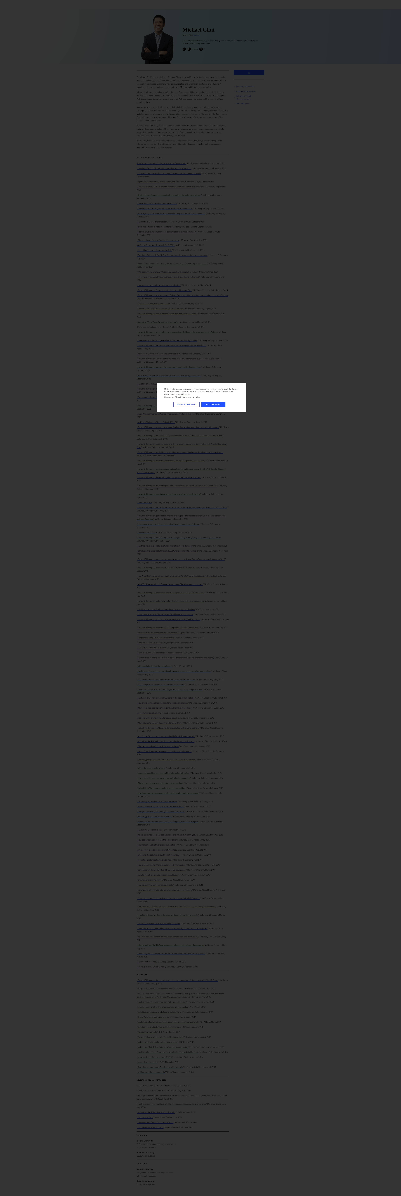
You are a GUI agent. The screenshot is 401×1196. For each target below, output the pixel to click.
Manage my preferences (186, 404)
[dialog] (201, 397)
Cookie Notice (184, 394)
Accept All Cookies (213, 404)
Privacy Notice (180, 397)
